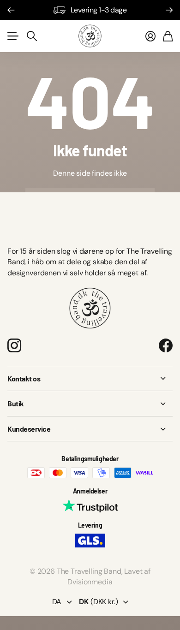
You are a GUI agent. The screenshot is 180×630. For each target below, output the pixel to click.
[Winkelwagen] (168, 36)
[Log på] (150, 36)
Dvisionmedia (89, 582)
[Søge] (32, 36)
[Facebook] (166, 345)
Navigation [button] (12, 36)
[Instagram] (14, 345)
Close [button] (90, 379)
